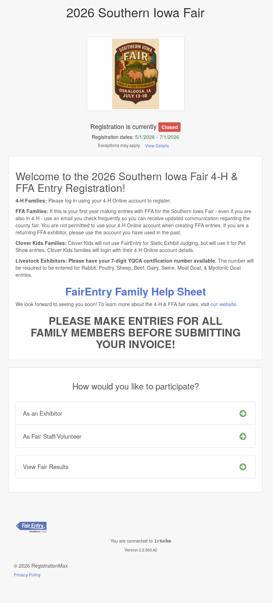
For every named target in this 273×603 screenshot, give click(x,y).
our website (223, 304)
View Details (157, 145)
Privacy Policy (27, 575)
